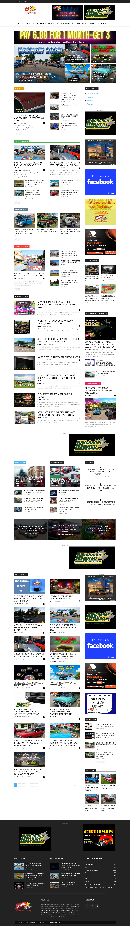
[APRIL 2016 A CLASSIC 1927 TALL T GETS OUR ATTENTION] (18, 509)
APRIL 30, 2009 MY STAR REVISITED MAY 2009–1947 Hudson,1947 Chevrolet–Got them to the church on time (29, 480)
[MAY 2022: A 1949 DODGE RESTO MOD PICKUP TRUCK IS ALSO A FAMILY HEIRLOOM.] (54, 126)
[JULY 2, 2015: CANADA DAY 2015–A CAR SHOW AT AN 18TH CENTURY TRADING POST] (24, 381)
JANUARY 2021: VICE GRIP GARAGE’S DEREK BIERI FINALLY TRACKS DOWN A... (70, 865)
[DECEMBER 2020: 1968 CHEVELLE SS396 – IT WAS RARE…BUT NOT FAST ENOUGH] (92, 799)
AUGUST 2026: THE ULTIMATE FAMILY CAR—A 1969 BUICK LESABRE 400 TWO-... (70, 192)
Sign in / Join (17, 1)
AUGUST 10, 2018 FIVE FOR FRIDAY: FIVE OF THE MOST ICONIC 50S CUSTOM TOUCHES (69, 500)
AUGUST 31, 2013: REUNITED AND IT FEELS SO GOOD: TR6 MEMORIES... (104, 754)
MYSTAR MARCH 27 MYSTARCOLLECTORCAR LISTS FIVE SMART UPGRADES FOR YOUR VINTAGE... (108, 298)
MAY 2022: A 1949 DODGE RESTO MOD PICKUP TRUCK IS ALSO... (70, 125)
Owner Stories (38, 24)
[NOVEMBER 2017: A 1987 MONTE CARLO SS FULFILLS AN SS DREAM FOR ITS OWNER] (31, 529)
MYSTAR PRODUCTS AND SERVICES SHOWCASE (61, 597)
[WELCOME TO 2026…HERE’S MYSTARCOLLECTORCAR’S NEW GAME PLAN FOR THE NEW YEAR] (100, 328)
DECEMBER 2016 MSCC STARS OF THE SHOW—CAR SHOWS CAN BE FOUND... (70, 272)
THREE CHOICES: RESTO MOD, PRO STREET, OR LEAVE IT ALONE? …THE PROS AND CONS (64, 481)
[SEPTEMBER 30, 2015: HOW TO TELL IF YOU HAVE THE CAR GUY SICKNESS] (24, 345)
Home (18, 24)
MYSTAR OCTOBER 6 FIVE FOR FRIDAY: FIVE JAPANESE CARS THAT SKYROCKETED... (105, 735)
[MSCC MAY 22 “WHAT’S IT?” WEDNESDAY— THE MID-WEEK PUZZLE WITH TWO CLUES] (108, 269)
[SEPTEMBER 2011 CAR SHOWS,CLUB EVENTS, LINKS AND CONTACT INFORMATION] (99, 529)
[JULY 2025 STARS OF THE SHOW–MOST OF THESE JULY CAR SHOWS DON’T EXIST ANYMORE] (54, 282)
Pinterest (90, 104)
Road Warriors (66, 24)
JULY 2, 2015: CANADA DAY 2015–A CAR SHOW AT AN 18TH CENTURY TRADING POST (56, 378)
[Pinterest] (92, 906)
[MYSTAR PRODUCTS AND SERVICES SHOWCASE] (65, 586)
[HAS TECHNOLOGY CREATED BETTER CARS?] (77, 73)
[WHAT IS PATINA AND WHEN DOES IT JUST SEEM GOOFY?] (54, 885)
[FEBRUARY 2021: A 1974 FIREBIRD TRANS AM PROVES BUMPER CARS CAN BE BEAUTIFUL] (108, 799)
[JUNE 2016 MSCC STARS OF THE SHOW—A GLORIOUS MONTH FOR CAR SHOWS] (54, 263)
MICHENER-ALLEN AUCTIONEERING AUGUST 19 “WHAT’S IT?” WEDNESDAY (27, 711)
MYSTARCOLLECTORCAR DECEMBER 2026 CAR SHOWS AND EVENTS (98, 390)
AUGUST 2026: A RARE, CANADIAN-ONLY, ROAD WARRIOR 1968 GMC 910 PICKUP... (61, 713)
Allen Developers (55, 922)
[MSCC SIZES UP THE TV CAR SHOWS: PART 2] (24, 363)
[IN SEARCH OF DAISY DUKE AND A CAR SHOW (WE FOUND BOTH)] (22, 327)
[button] (113, 24)
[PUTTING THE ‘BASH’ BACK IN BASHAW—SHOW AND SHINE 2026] (39, 66)
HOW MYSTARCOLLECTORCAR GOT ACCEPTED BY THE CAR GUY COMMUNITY (69, 509)
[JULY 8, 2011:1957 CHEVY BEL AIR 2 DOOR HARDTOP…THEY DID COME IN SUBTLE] (90, 745)
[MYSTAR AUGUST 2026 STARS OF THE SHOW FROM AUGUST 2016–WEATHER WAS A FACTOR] (29, 759)
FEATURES (25, 24)
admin (16, 123)
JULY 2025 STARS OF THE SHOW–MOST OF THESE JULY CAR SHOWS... (70, 282)
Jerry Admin (19, 80)
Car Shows (52, 24)
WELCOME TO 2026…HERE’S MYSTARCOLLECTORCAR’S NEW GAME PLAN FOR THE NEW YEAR (100, 344)
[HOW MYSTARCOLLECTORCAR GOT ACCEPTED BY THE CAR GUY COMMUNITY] (53, 510)
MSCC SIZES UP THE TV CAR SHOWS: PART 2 (58, 357)
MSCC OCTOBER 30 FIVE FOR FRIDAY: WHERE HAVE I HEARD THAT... (70, 116)
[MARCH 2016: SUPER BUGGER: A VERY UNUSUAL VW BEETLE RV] (54, 876)
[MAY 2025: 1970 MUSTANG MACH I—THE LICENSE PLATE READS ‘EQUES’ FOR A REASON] (92, 779)
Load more (100, 763)
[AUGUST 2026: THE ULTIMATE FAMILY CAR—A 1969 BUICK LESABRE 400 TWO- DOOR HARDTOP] (54, 193)
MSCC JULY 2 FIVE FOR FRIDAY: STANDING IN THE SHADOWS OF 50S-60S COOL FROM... (100, 488)
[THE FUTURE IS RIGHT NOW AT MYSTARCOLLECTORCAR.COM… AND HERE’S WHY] (29, 586)
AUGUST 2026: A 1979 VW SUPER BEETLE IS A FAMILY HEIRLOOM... (65, 164)
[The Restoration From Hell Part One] (54, 107)
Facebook (90, 97)
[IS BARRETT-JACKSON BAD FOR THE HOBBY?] (24, 400)
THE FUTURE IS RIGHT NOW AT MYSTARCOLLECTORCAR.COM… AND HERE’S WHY (28, 598)
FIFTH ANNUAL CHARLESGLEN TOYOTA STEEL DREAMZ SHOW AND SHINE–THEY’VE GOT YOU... (92, 298)
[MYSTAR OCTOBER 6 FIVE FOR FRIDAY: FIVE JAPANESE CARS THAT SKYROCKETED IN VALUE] (90, 735)
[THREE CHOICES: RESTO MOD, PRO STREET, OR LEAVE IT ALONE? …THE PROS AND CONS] (65, 476)
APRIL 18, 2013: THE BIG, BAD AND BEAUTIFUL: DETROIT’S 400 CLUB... (29, 118)
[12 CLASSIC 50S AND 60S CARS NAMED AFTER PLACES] (29, 672)
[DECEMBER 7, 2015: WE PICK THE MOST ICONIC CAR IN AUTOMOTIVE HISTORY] (24, 417)
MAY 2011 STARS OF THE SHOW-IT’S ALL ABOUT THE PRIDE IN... (29, 274)
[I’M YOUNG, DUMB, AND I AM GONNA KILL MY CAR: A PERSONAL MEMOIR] (92, 270)
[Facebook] (87, 906)
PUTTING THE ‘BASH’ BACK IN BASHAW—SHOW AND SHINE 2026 (28, 165)
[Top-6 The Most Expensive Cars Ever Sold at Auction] (90, 374)
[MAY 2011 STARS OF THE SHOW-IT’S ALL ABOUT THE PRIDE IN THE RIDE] (29, 260)
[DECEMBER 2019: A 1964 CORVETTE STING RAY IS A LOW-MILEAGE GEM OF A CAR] (108, 779)
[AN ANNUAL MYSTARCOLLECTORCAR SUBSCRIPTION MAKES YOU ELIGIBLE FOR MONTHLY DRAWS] (90, 362)
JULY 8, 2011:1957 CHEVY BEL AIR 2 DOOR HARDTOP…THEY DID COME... (106, 745)
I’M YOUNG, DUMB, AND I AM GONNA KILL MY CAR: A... (92, 278)
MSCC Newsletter (93, 94)
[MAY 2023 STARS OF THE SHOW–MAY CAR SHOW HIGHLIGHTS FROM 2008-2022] (54, 253)
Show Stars (80, 24)
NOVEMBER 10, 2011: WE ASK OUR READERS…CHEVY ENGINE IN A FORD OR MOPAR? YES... (56, 305)
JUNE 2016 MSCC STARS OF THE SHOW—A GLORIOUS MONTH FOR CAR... (70, 263)
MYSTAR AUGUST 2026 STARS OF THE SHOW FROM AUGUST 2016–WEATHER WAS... (28, 771)
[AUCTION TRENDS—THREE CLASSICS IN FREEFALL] (53, 493)
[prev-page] (15, 134)
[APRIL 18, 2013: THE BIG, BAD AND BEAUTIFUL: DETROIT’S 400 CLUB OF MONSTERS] (29, 102)
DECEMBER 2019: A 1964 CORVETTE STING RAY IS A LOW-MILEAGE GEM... (108, 787)
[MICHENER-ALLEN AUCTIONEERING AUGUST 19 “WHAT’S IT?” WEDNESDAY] (29, 699)
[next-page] (18, 134)
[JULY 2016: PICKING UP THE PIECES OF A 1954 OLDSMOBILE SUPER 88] (18, 492)
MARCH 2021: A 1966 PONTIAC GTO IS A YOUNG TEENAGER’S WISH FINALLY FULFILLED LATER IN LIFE (34, 500)
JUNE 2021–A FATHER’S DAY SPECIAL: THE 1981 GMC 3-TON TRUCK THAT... (70, 231)
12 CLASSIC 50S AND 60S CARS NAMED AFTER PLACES (28, 684)
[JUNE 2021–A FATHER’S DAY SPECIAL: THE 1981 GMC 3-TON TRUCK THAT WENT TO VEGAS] (70, 220)
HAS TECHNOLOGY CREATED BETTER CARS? (63, 684)
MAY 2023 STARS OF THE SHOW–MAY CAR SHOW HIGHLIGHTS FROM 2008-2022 (70, 253)
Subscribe (24, 1)
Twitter (89, 100)
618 (32, 785)
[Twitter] (97, 906)
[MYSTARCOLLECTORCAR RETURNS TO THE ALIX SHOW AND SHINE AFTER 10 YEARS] (65, 730)
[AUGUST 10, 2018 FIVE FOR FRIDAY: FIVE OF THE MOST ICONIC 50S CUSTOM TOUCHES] (53, 500)
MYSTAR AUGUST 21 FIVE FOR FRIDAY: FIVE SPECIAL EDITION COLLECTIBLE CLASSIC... (34, 182)
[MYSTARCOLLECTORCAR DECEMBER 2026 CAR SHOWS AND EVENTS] (100, 409)
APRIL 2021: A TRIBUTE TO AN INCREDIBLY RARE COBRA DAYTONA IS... (28, 627)
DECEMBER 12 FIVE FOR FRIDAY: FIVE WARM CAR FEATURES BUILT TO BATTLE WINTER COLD (100, 472)
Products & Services (96, 24)
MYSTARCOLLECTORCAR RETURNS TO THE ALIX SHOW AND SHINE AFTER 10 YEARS (63, 742)
